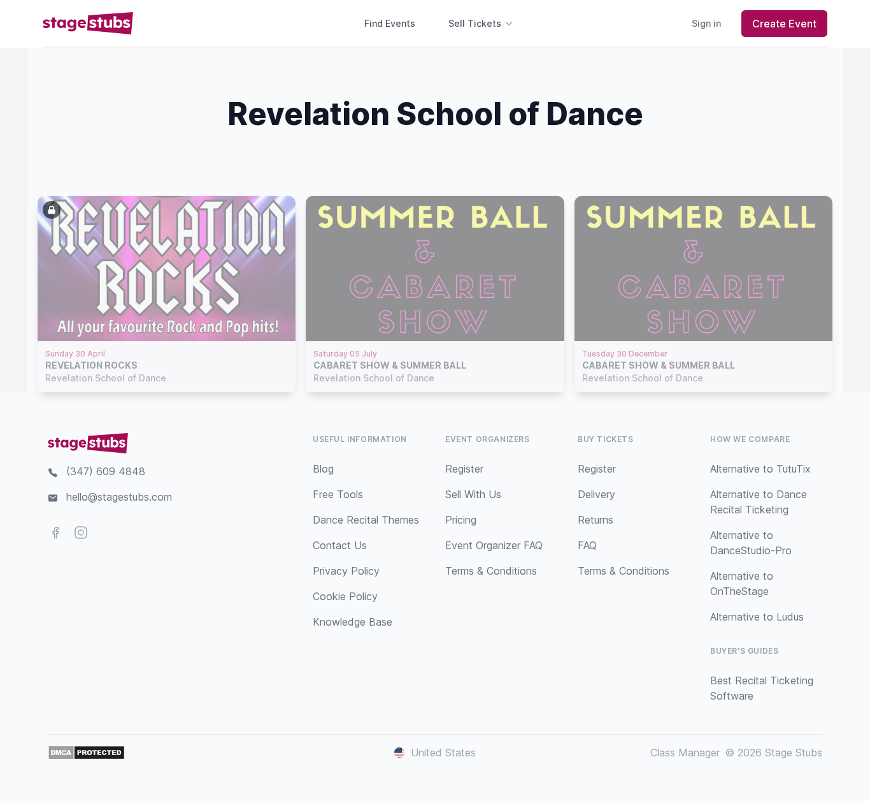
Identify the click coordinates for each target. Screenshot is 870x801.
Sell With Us (473, 494)
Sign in (706, 23)
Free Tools (338, 494)
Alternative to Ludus (757, 616)
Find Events (389, 23)
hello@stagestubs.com (119, 496)
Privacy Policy (346, 570)
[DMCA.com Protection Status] (86, 752)
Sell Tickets (474, 23)
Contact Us (340, 545)
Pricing (460, 519)
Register (464, 468)
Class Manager (685, 752)
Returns (595, 519)
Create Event (784, 23)
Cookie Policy (345, 596)
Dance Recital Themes (366, 519)
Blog (323, 468)
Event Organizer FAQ (494, 545)
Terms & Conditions (491, 570)
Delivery (596, 494)
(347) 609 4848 (105, 471)
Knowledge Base (352, 621)
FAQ (587, 545)
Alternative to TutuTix (760, 468)
